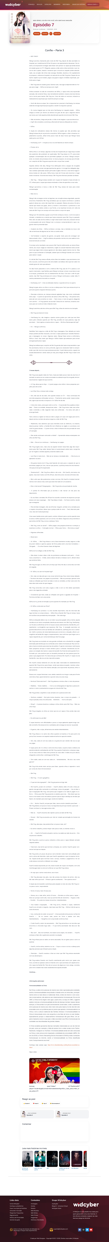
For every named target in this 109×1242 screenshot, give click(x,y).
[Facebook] (79, 1229)
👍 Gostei (26, 1103)
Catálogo (48, 4)
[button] (92, 4)
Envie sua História (78, 4)
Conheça (31, 4)
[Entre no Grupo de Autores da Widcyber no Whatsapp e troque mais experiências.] (11, 1229)
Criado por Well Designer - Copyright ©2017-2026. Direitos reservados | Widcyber (54, 1238)
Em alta (39, 4)
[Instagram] (83, 1229)
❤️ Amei (35, 1103)
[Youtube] (91, 1229)
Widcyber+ (66, 4)
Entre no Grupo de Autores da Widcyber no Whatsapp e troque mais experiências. (26, 1229)
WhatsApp (36, 33)
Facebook (45, 33)
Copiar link (57, 33)
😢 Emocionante (55, 1103)
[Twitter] (87, 1229)
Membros (57, 4)
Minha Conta (92, 4)
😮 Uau (44, 1103)
